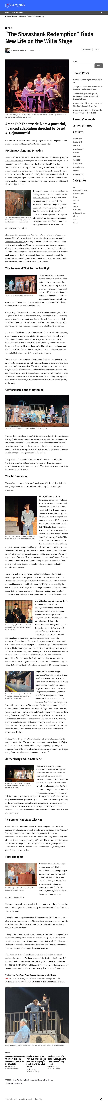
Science (75, 216)
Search (75, 62)
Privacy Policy (38, 1099)
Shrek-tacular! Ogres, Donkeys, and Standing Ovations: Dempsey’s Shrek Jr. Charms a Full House (36, 1061)
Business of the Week (80, 190)
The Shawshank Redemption (13, 1083)
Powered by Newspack (25, 1099)
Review (50, 1080)
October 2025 (77, 142)
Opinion (75, 207)
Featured (76, 200)
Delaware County (78, 194)
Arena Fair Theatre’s (14, 160)
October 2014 (77, 164)
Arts (10, 28)
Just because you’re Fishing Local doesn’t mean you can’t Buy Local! (56, 1060)
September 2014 (78, 167)
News (74, 203)
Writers (75, 223)
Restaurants (77, 210)
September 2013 (78, 174)
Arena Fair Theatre (19, 124)
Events (75, 197)
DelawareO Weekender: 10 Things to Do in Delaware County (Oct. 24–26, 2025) (15, 1060)
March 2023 (76, 160)
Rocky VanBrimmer (19, 50)
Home (7, 12)
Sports (75, 219)
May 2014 (76, 171)
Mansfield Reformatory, (15, 241)
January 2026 (77, 138)
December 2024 (78, 149)
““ (44, 234)
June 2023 (76, 153)
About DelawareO (17, 12)
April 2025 (76, 146)
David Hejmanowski (31, 1080)
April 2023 (76, 156)
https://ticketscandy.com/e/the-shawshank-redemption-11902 (35, 978)
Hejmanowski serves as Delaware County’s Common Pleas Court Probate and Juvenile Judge (50, 194)
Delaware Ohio (42, 1080)
